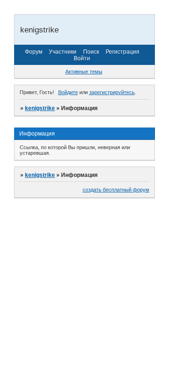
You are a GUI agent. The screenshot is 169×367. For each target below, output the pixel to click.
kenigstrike (40, 108)
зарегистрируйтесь (112, 92)
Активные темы (83, 71)
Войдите (68, 92)
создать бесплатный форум (116, 189)
